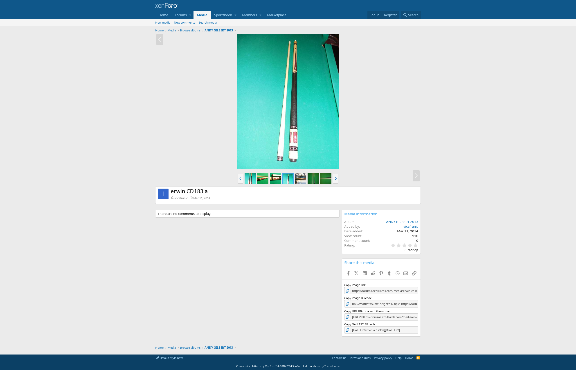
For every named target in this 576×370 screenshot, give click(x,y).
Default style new (171, 358)
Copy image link (355, 285)
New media (162, 22)
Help (398, 358)
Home (163, 15)
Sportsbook (223, 15)
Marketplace (276, 15)
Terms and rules (360, 358)
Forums (181, 15)
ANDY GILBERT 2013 (402, 221)
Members (249, 15)
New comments (184, 22)
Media (202, 15)
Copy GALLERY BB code (359, 324)
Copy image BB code (358, 298)
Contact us (339, 358)
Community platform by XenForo (272, 366)
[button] (190, 15)
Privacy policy (383, 358)
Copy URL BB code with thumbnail (367, 311)
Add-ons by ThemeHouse (325, 366)
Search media (208, 22)
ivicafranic (181, 198)
